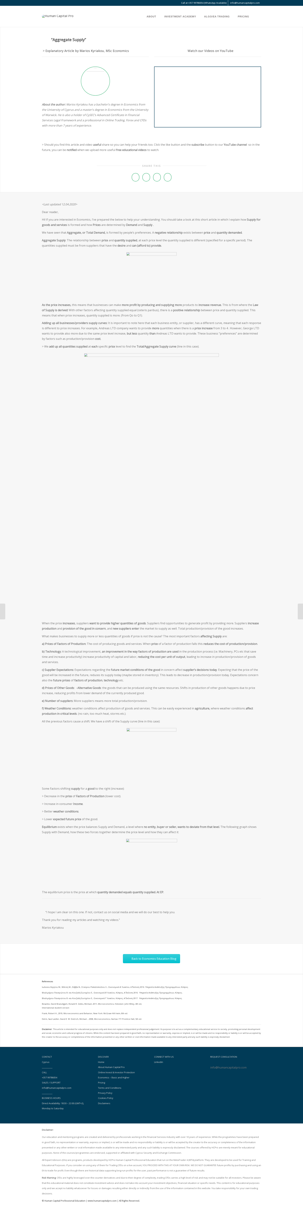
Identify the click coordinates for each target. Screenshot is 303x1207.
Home (101, 1062)
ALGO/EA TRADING (217, 16)
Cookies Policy (105, 1098)
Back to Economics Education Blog (154, 959)
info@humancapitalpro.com (245, 2)
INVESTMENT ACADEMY (180, 16)
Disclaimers (104, 1103)
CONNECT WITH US (164, 1056)
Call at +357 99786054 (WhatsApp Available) (204, 2)
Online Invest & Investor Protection (116, 1072)
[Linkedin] (45, 3)
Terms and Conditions (109, 1087)
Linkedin (158, 1062)
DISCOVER (103, 1056)
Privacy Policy (105, 1092)
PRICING (243, 16)
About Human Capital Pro (111, 1067)
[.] (139, 16)
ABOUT (152, 16)
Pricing (101, 1082)
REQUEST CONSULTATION (223, 1056)
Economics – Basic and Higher (113, 1077)
